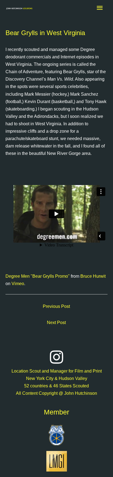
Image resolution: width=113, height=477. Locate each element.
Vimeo (18, 283)
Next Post (56, 322)
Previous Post (56, 306)
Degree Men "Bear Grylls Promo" (37, 276)
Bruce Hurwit (93, 276)
